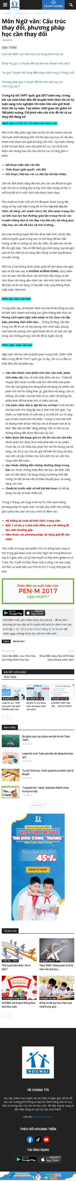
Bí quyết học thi (10, 698)
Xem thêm (37, 805)
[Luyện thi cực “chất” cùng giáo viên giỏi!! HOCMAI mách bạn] (13, 692)
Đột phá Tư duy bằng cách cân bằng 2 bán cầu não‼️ (36, 706)
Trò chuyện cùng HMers (14, 998)
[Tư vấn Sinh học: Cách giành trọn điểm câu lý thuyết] (10, 775)
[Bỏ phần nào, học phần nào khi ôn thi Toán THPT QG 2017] (10, 741)
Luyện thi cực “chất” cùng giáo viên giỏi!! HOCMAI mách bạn (11, 706)
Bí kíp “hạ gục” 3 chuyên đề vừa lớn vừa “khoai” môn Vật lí (36, 63)
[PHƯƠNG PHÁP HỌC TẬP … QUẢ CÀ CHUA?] (62, 692)
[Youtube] (46, 1140)
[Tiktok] (38, 1140)
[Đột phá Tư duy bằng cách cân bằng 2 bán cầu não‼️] (38, 692)
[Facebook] (30, 1140)
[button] (71, 5)
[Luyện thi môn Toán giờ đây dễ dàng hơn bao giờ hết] (10, 758)
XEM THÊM (10, 677)
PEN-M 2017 (18, 641)
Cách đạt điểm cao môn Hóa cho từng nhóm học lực (33, 54)
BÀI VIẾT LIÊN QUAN (15, 672)
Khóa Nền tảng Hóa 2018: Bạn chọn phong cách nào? (57, 657)
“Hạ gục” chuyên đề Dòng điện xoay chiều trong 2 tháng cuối (38, 72)
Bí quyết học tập (35, 698)
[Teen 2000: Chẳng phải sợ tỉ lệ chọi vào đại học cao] (56, 950)
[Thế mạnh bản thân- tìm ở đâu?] (19, 950)
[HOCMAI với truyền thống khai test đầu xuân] (19, 988)
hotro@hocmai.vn (43, 1116)
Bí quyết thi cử (47, 961)
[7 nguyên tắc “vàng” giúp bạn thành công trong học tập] (10, 792)
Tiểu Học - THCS (10, 961)
